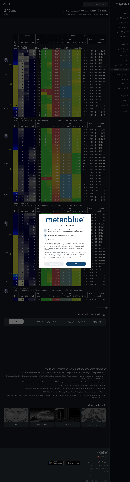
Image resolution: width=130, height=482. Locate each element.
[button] (65, 239)
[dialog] (65, 241)
